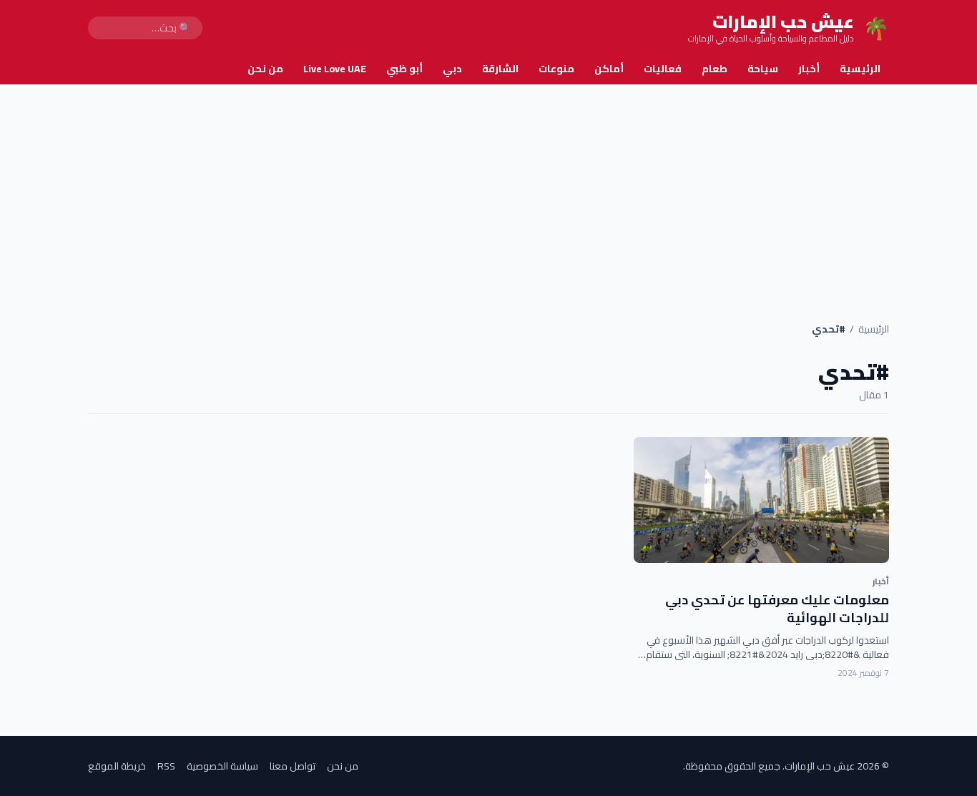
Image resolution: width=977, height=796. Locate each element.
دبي (452, 68)
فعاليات (663, 68)
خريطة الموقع (117, 766)
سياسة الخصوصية (222, 766)
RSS (166, 766)
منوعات (556, 68)
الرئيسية (860, 68)
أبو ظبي (404, 68)
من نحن (265, 68)
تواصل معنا (292, 766)
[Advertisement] (488, 192)
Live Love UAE (334, 68)
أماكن (609, 68)
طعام (714, 68)
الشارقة (500, 68)
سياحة (762, 68)
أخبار (809, 68)
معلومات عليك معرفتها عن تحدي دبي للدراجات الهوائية (777, 608)
